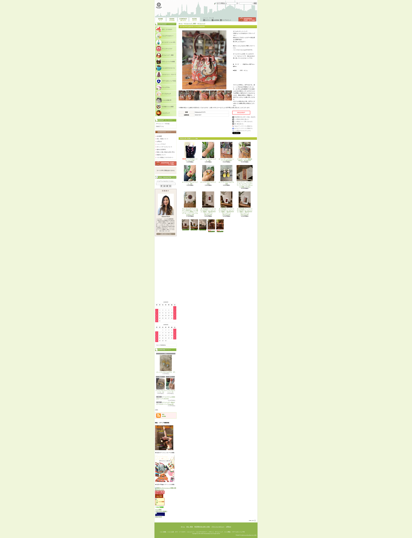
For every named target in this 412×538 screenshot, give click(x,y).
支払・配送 (189, 526)
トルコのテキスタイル (168, 68)
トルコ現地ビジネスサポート (165, 157)
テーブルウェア (166, 93)
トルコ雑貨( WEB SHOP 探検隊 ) (161, 510)
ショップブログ (183, 19)
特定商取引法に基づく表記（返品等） (245, 117)
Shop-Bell (159, 496)
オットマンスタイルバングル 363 (160, 391)
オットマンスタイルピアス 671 (165, 372)
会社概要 (159, 136)
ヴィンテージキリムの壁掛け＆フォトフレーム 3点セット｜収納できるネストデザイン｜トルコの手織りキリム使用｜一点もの (203, 229)
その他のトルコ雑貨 (167, 106)
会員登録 (216, 20)
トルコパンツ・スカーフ (169, 74)
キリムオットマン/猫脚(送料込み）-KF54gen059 (244, 159)
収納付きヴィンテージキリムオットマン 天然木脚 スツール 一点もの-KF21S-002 (220, 231)
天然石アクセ (160, 126)
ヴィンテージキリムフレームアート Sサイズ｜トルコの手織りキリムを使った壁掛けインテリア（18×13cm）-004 (187, 229)
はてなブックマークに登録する (243, 128)
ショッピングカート (247, 19)
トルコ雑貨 (159, 495)
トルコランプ (166, 113)
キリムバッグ (201, 23)
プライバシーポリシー (217, 526)
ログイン (208, 20)
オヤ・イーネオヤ (167, 29)
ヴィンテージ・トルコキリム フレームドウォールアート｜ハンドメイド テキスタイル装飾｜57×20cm (245, 184)
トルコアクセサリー (167, 36)
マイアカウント (226, 20)
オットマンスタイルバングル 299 (208, 159)
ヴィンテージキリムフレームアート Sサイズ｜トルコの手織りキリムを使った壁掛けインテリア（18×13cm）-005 (195, 229)
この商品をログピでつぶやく (242, 130)
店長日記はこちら (165, 234)
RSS (163, 414)
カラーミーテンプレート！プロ (248, 535)
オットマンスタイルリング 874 (170, 391)
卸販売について (161, 155)
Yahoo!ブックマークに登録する (243, 126)
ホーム (160, 19)
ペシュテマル (166, 87)
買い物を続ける (238, 124)
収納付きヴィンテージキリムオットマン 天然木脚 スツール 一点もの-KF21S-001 (211, 231)
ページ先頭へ (252, 520)
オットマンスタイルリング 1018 (208, 182)
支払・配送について (171, 19)
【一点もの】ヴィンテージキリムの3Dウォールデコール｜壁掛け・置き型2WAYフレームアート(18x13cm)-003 (245, 212)
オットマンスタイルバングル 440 (190, 182)
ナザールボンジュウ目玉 (169, 81)
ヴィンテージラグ (167, 48)
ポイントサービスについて (164, 147)
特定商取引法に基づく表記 (202, 526)
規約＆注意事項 (161, 149)
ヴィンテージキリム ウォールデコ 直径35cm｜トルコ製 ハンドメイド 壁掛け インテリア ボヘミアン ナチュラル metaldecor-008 (190, 212)
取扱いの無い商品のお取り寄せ (166, 152)
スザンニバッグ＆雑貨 (168, 61)
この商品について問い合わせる (243, 121)
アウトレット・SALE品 (162, 123)
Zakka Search (158, 517)
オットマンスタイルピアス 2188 (226, 182)
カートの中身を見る (165, 163)
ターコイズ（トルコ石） (169, 42)
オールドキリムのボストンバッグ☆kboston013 (226, 159)
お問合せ (194, 19)
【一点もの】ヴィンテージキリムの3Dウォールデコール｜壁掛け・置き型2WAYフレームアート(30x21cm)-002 (226, 212)
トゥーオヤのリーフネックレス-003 (191, 159)
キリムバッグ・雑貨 (167, 55)
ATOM (164, 416)
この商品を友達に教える (241, 119)
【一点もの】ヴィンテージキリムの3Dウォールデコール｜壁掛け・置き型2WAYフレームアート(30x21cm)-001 (208, 212)
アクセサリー (160, 515)
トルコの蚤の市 (166, 100)
